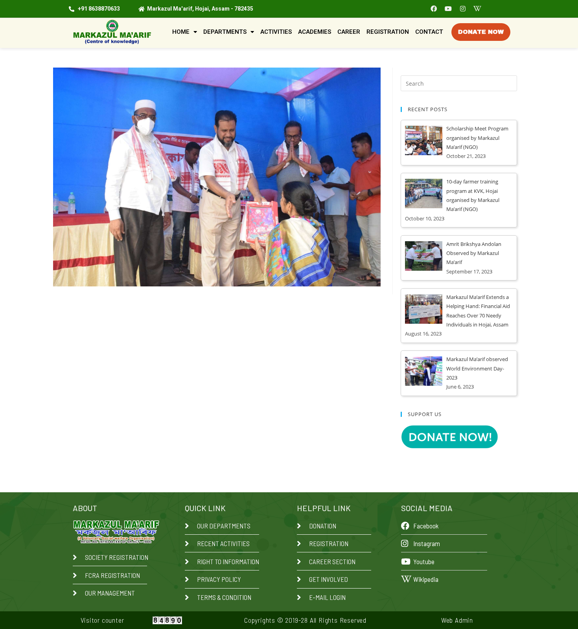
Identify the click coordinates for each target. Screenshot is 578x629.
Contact (429, 31)
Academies (314, 31)
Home (181, 31)
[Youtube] (448, 8)
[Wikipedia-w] (477, 8)
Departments (225, 31)
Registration (387, 31)
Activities (276, 31)
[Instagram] (463, 8)
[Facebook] (433, 8)
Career (348, 31)
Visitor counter (102, 620)
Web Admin (457, 620)
